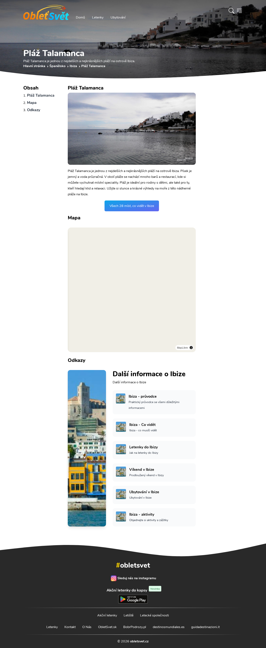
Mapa (32, 102)
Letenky (97, 17)
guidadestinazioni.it (205, 627)
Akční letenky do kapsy (133, 590)
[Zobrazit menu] (239, 10)
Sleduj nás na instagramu (136, 578)
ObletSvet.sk (107, 627)
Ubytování (118, 17)
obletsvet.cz (139, 641)
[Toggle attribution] (191, 347)
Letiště (128, 615)
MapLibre (182, 347)
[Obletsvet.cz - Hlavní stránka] (46, 11)
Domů (80, 17)
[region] (132, 289)
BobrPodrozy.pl (134, 627)
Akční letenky (107, 615)
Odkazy (33, 109)
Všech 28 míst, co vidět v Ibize (132, 206)
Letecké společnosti (154, 615)
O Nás (86, 627)
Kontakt (70, 627)
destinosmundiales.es (169, 627)
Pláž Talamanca (40, 95)
